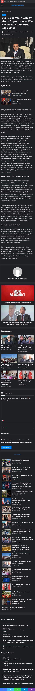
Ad (2, 420)
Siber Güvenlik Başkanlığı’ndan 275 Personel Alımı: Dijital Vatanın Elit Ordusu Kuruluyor (21, 485)
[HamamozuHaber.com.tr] (17, 5)
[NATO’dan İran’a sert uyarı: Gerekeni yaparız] (6, 579)
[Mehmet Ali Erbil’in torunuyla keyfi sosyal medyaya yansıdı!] (6, 509)
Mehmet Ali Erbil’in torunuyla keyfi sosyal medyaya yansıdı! (21, 508)
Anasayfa (5, 11)
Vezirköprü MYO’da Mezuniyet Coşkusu (7, 365)
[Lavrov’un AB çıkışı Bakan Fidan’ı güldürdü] (6, 101)
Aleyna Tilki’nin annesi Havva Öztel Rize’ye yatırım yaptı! (21, 515)
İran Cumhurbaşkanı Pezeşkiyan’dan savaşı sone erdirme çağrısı (21, 500)
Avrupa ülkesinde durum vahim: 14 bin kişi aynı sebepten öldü (22, 531)
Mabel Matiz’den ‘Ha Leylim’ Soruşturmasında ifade (21, 468)
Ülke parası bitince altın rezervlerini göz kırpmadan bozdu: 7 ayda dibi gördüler (21, 547)
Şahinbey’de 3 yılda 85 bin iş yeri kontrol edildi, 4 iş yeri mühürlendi (22, 601)
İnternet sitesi (5, 433)
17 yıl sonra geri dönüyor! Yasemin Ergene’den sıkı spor (22, 492)
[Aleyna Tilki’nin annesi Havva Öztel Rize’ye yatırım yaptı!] (6, 517)
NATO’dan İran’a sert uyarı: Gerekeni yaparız (20, 577)
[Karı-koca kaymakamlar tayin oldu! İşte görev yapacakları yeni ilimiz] (26, 339)
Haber (10, 11)
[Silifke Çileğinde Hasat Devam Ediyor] (6, 594)
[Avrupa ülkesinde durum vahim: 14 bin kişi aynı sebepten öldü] (6, 532)
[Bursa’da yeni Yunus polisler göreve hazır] (6, 462)
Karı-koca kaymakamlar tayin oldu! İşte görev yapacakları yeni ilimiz (25, 347)
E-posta (3, 427)
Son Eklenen (17, 455)
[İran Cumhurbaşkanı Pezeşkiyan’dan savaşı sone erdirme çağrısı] (6, 501)
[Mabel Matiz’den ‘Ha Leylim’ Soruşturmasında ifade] (6, 93)
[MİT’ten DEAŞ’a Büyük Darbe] (26, 374)
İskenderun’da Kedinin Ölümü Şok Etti (8, 346)
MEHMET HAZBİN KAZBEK (10, 32)
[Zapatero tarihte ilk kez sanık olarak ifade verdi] (26, 358)
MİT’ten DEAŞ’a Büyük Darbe (24, 381)
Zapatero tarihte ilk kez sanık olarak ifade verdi (25, 365)
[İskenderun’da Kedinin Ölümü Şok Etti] (9, 339)
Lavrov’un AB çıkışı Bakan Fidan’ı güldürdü (15, 1)
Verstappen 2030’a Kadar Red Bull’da (13, 608)
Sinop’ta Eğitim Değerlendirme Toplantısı (6, 382)
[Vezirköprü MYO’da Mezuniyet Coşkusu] (9, 358)
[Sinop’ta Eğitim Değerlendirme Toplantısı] (9, 374)
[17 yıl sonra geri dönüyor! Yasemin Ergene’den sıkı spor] (6, 493)
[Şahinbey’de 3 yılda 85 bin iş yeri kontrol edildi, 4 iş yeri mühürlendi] (6, 602)
